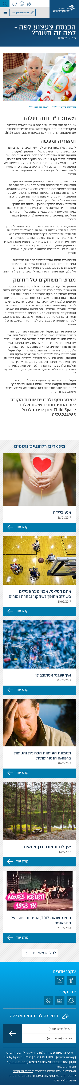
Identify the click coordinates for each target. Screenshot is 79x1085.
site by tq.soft (12, 1057)
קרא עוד (22, 527)
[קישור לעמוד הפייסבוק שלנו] (71, 980)
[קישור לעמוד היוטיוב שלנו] (59, 980)
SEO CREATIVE (44, 1057)
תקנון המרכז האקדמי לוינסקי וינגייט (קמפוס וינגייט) (42, 1062)
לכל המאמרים (43, 952)
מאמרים (62, 38)
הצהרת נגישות (66, 1066)
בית (74, 38)
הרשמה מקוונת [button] (20, 12)
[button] (4, 3)
